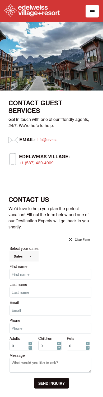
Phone (15, 320)
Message (17, 355)
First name (18, 266)
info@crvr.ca (47, 139)
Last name (18, 284)
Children (45, 338)
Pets (70, 338)
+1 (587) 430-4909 (36, 163)
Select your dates (24, 248)
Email (14, 302)
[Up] (30, 343)
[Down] (30, 348)
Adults (15, 338)
